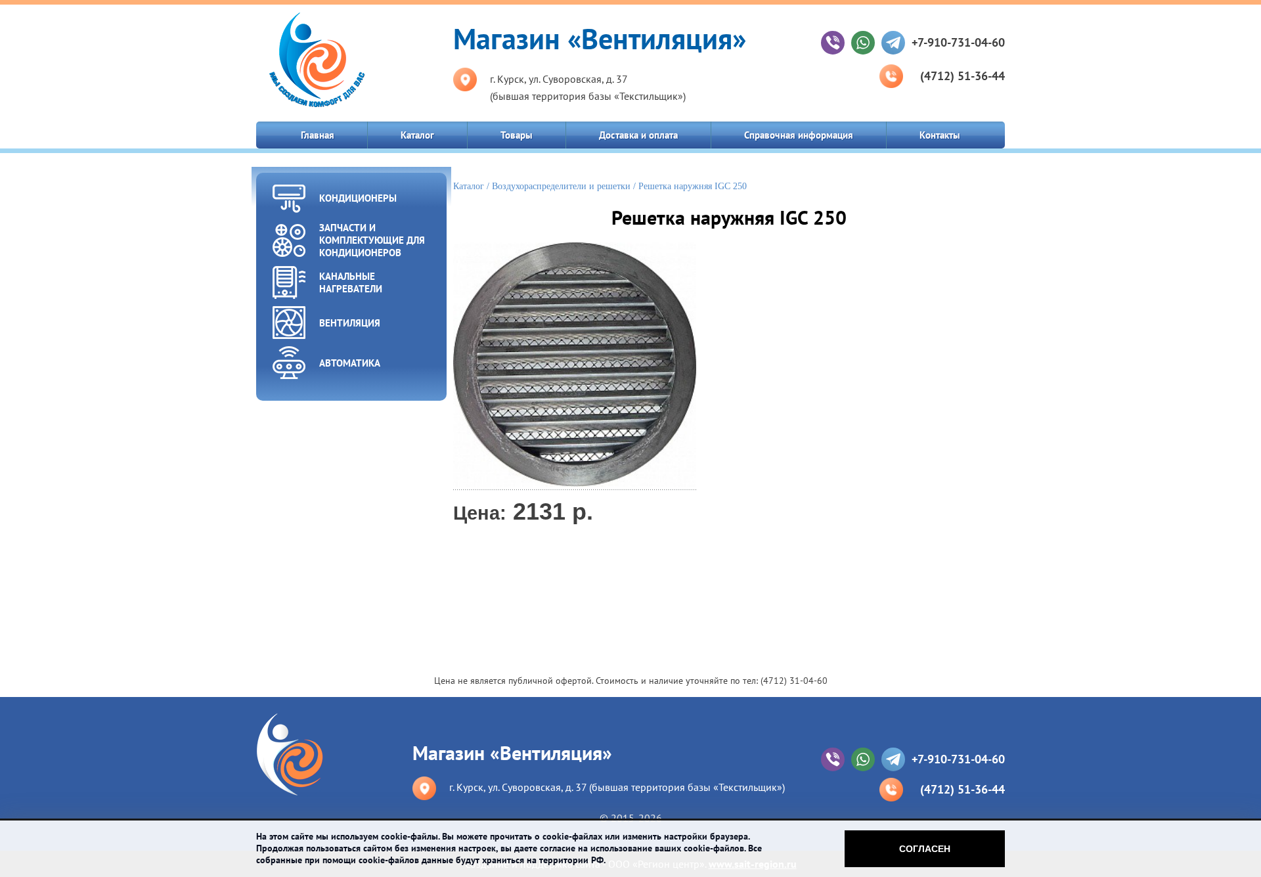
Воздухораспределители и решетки (561, 186)
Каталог (417, 135)
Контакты (939, 135)
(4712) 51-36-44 (962, 75)
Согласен (924, 848)
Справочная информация (798, 135)
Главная (317, 135)
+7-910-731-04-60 (958, 42)
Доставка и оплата (638, 135)
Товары (516, 135)
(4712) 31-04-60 (794, 680)
